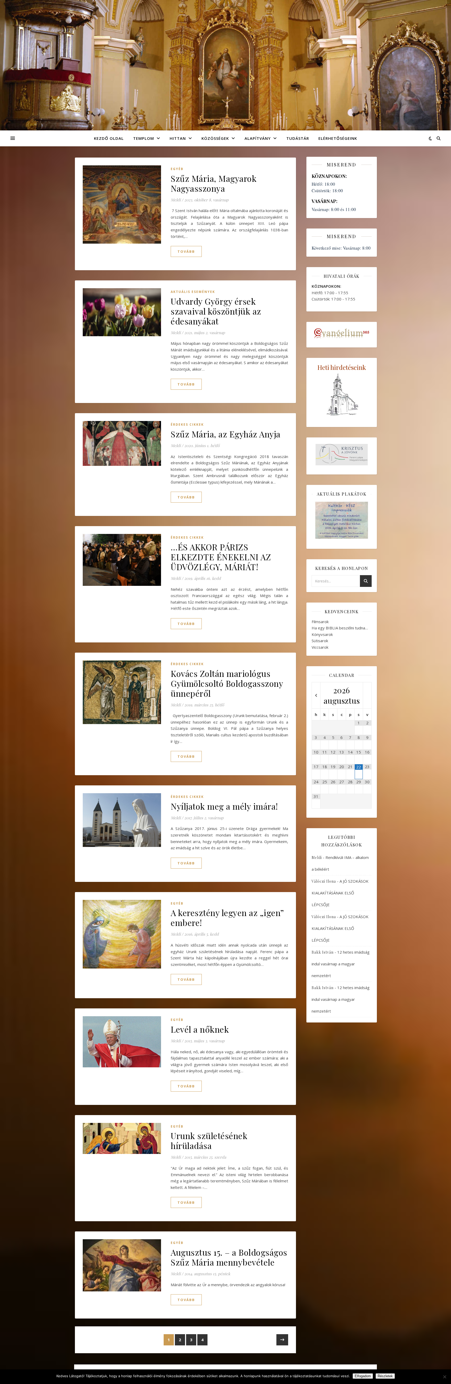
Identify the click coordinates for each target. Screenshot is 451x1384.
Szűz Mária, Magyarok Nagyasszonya (214, 183)
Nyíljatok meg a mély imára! (224, 806)
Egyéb (177, 169)
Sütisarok (320, 640)
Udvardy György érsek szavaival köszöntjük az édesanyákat (216, 311)
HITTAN (178, 138)
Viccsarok (320, 647)
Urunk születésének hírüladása (209, 1140)
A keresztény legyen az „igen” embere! (227, 917)
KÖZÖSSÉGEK (215, 138)
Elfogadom (363, 1376)
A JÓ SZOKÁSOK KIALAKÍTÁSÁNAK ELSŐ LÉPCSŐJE (340, 892)
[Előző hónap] (316, 695)
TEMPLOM (143, 138)
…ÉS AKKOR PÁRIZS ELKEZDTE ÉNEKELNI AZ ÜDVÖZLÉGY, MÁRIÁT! (221, 556)
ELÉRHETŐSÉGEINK (337, 138)
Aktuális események (193, 292)
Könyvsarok (322, 634)
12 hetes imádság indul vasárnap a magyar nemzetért (341, 963)
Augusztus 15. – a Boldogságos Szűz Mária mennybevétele (229, 1257)
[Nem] (444, 1376)
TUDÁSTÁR (297, 138)
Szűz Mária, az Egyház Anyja (226, 434)
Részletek (385, 1376)
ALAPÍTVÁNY (258, 138)
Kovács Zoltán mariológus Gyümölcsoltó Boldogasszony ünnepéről (227, 683)
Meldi (176, 199)
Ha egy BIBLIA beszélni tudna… (340, 627)
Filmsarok (320, 621)
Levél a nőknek (200, 1029)
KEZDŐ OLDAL (109, 138)
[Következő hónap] (367, 695)
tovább (186, 251)
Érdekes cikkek (187, 424)
